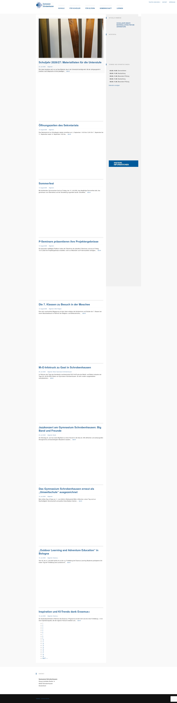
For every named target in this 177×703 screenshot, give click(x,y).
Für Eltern (90, 8)
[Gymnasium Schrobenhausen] (45, 4)
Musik (54, 435)
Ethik (55, 309)
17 (43, 653)
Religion (59, 309)
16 (43, 651)
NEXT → (44, 658)
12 (43, 643)
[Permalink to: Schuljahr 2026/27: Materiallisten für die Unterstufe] (71, 38)
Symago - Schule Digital (42, 698)
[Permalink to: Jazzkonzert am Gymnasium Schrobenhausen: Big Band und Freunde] (71, 403)
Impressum (172, 2)
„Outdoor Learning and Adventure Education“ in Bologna (68, 551)
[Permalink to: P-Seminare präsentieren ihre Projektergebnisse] (71, 217)
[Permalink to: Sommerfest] (71, 159)
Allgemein (50, 66)
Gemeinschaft (106, 8)
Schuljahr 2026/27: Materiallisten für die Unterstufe (70, 62)
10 (43, 640)
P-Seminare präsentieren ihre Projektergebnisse (68, 241)
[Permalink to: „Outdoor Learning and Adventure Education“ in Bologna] (71, 526)
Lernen (120, 8)
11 (43, 642)
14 (43, 647)
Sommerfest (46, 183)
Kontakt (164, 2)
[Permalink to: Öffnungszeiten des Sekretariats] (71, 98)
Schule (61, 8)
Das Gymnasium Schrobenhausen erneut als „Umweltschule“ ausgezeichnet (66, 490)
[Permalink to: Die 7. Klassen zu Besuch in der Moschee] (71, 278)
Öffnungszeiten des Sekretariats (59, 125)
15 (43, 649)
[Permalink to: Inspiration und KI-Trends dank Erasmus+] (71, 587)
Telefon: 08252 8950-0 (154, 2)
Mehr (68, 71)
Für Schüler (75, 8)
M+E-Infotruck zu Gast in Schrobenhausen (65, 367)
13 (43, 645)
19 (43, 656)
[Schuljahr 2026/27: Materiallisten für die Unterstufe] (112, 25)
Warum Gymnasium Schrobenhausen (62, 371)
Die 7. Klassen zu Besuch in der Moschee (64, 304)
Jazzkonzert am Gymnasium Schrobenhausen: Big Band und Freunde (70, 428)
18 (43, 654)
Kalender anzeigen (114, 85)
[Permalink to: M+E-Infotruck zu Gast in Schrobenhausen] (71, 341)
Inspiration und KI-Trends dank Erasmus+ (64, 611)
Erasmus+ (55, 558)
